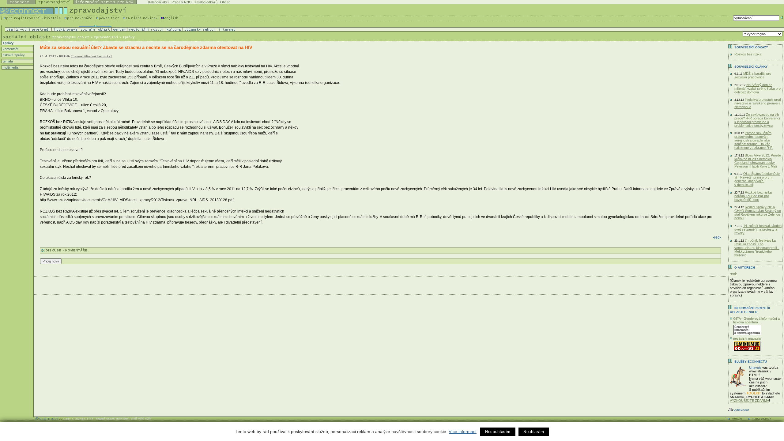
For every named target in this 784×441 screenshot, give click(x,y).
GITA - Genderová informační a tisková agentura (756, 320)
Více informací (463, 431)
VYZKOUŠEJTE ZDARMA (749, 400)
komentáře (10, 49)
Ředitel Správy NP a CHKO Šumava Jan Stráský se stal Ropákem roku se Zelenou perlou (757, 212)
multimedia (10, 67)
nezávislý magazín (747, 338)
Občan (225, 2)
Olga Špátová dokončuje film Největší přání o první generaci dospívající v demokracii (757, 179)
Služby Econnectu (750, 361)
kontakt (737, 418)
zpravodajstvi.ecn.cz (70, 37)
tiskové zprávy (13, 55)
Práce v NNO (182, 2)
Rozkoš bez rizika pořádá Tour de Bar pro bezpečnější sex (753, 196)
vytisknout (741, 410)
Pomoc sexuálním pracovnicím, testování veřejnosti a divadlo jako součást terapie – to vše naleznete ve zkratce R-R (753, 140)
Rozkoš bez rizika (747, 54)
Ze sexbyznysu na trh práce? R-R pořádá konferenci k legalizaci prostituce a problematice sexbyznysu (757, 120)
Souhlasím (533, 431)
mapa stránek (761, 418)
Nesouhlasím (498, 431)
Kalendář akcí (158, 2)
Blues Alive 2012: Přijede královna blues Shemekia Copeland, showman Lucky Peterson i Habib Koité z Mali (757, 160)
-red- (717, 237)
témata (7, 61)
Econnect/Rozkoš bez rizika (91, 56)
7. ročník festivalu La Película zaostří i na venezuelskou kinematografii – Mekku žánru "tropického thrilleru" (756, 248)
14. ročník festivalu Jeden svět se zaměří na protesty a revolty (758, 229)
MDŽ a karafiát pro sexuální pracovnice (752, 75)
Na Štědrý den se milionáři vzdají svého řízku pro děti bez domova (757, 88)
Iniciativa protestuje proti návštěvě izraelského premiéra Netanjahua (757, 103)
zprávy (7, 43)
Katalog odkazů (205, 2)
